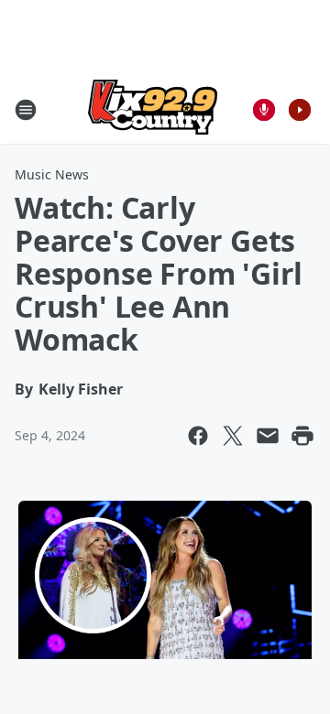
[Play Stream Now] (300, 110)
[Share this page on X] (233, 436)
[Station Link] (152, 109)
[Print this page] (302, 436)
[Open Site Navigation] (26, 110)
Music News (52, 174)
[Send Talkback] (264, 110)
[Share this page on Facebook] (198, 436)
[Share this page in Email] (267, 436)
